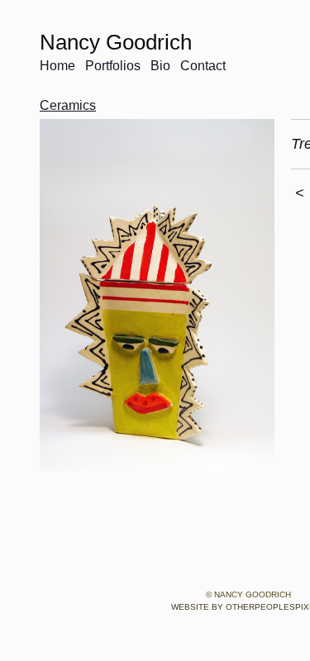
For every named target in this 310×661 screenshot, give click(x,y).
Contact (203, 66)
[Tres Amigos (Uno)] (157, 295)
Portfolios (113, 66)
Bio (160, 66)
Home (57, 66)
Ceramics (68, 105)
